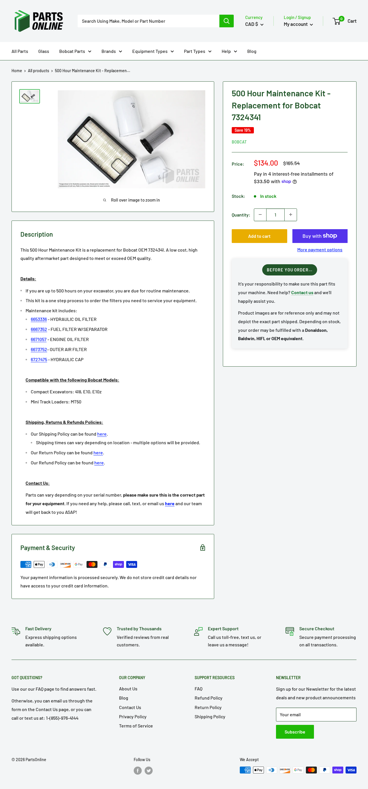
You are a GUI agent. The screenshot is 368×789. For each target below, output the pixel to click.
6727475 (39, 359)
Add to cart (259, 235)
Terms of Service (136, 725)
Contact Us (130, 707)
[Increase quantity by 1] (291, 214)
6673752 (39, 349)
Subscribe (295, 731)
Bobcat (239, 141)
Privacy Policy (133, 716)
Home (17, 70)
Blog (251, 51)
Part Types (194, 51)
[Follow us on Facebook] (138, 771)
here (102, 433)
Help (226, 51)
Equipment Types (150, 51)
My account (296, 24)
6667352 (39, 329)
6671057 (39, 339)
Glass (43, 51)
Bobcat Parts (72, 51)
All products (38, 70)
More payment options (319, 249)
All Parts (20, 51)
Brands (108, 51)
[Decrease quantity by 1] (260, 214)
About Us (128, 688)
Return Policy (208, 707)
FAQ (198, 688)
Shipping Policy (210, 716)
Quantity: (241, 214)
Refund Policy (209, 697)
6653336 (39, 319)
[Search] (226, 21)
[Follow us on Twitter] (149, 771)
